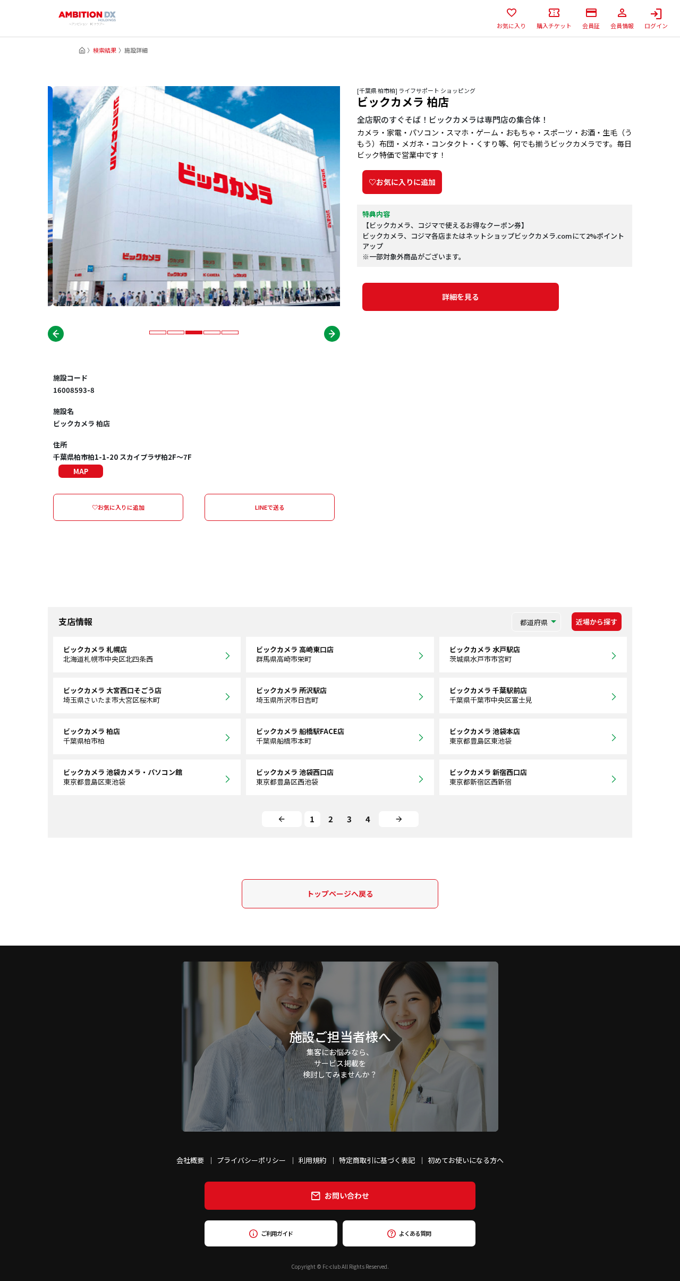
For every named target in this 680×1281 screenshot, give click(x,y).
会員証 (591, 25)
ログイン (656, 25)
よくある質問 (414, 1233)
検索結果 (104, 50)
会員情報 (622, 25)
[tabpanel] (194, 196)
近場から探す (596, 622)
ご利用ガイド (276, 1233)
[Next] (399, 819)
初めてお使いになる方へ (466, 1160)
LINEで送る (270, 507)
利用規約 (312, 1160)
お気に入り (511, 25)
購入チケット (554, 25)
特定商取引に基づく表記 (377, 1160)
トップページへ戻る (340, 893)
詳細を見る (460, 296)
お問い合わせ (347, 1195)
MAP (80, 471)
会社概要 (190, 1160)
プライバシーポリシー (251, 1160)
